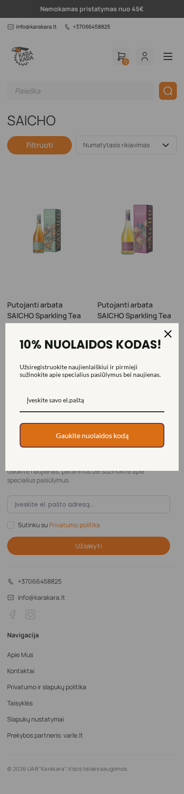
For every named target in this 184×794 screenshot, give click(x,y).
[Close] (168, 334)
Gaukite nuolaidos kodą (92, 435)
